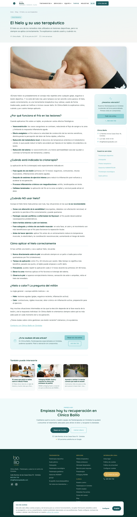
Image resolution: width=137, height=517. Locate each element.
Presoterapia (80, 471)
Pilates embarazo (82, 462)
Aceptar (116, 508)
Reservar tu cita (60, 430)
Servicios (57, 3)
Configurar (105, 508)
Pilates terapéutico (104, 163)
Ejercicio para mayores (83, 468)
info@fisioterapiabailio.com (19, 480)
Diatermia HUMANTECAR (106, 167)
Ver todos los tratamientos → (58, 484)
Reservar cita (113, 474)
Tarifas (76, 3)
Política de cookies (110, 462)
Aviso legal (107, 459)
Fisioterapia (16, 17)
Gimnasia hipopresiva (83, 465)
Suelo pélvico (103, 176)
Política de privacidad (111, 465)
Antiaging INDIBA (82, 474)
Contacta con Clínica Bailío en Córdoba (26, 326)
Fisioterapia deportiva (105, 155)
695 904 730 (75, 343)
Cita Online (102, 3)
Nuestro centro (81, 482)
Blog (93, 3)
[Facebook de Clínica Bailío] (12, 484)
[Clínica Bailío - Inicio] (27, 461)
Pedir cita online (110, 116)
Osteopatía (102, 159)
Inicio (12, 12)
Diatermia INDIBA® (55, 474)
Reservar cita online (74, 338)
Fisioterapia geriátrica (56, 471)
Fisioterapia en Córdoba (84, 485)
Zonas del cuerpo (82, 495)
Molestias (85, 3)
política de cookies (52, 512)
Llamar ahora (79, 430)
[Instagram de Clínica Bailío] (16, 484)
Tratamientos (45, 3)
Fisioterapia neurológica (106, 172)
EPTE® (51, 478)
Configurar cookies (110, 468)
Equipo (67, 3)
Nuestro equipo (81, 489)
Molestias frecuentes (83, 492)
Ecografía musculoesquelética (59, 481)
